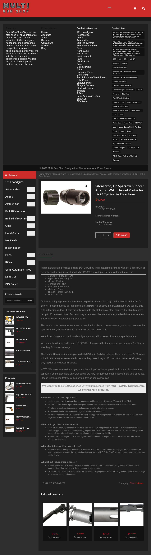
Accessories (12, 189)
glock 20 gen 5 (118, 102)
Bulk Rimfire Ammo (16, 218)
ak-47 (132, 59)
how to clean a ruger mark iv (124, 119)
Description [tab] (45, 254)
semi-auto (132, 135)
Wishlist (45, 45)
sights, (115, 139)
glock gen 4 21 (136, 110)
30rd (125, 59)
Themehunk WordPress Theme (95, 168)
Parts (8, 255)
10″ (120, 59)
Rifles (8, 262)
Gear (8, 225)
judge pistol (128, 123)
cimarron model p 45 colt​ (122, 86)
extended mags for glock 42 (123, 90)
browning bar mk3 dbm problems (125, 77)
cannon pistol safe (119, 81)
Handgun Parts (84, 72)
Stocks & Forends (86, 88)
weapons (116, 152)
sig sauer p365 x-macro (122, 143)
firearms (116, 94)
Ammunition (12, 203)
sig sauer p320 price (128, 139)
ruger (129, 131)
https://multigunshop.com (71, 401)
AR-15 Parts (83, 61)
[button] (86, 186)
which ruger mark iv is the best (125, 156)
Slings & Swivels (85, 85)
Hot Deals (11, 240)
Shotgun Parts (84, 83)
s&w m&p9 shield (119, 135)
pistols (122, 131)
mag (114, 127)
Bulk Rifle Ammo (15, 211)
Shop (44, 37)
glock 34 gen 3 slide (120, 106)
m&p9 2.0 (138, 123)
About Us (46, 35)
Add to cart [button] (55, 537)
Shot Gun (11, 276)
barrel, (124, 63)
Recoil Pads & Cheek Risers (92, 77)
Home (41, 174)
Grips (79, 69)
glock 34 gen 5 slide (120, 110)
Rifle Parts (82, 80)
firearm (139, 90)
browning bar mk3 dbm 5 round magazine (124, 72)
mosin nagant (13, 247)
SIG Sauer (11, 284)
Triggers (81, 90)
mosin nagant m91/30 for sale (130, 127)
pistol (115, 131)
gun (114, 114)
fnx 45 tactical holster (121, 98)
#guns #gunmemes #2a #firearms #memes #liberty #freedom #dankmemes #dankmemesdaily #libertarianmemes (128, 43)
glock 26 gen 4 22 (134, 102)
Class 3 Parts (59, 174)
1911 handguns (14, 182)
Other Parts (82, 75)
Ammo (9, 196)
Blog (43, 48)
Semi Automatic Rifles (18, 269)
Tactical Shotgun (119, 148)
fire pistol (125, 94)
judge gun (117, 123)
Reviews (45, 40)
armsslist (116, 63)
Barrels (80, 64)
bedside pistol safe (120, 67)
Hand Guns (12, 233)
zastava (116, 160)
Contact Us (47, 43)
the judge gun (133, 148)
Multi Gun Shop (56, 168)
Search (29, 301)
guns (121, 114)
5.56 (114, 59)
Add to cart (121, 235)
